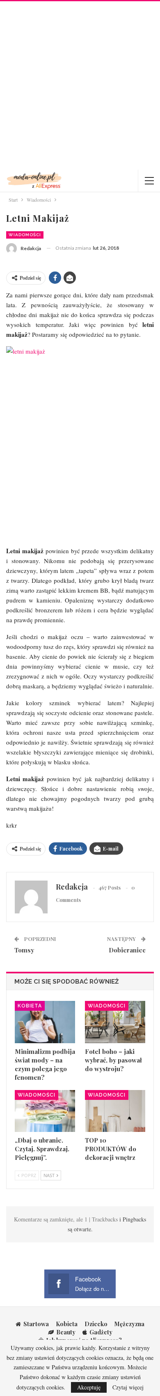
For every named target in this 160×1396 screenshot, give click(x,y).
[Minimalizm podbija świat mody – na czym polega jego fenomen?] (45, 1022)
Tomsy (24, 950)
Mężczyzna (129, 1324)
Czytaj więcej (128, 1387)
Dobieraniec (127, 950)
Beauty (65, 1332)
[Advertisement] (80, 85)
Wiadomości (25, 234)
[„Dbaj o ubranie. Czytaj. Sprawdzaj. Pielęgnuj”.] (45, 1111)
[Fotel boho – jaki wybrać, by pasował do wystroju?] (115, 1022)
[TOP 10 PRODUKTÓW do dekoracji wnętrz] (115, 1111)
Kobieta (30, 1006)
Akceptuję (89, 1387)
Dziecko (96, 1324)
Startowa (36, 1324)
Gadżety (100, 1332)
